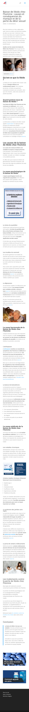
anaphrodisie (10, 123)
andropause (7, 349)
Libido (4, 23)
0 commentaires (11, 23)
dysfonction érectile (10, 534)
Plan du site (6, 692)
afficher (11, 73)
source (23, 136)
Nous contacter (7, 694)
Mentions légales (7, 696)
